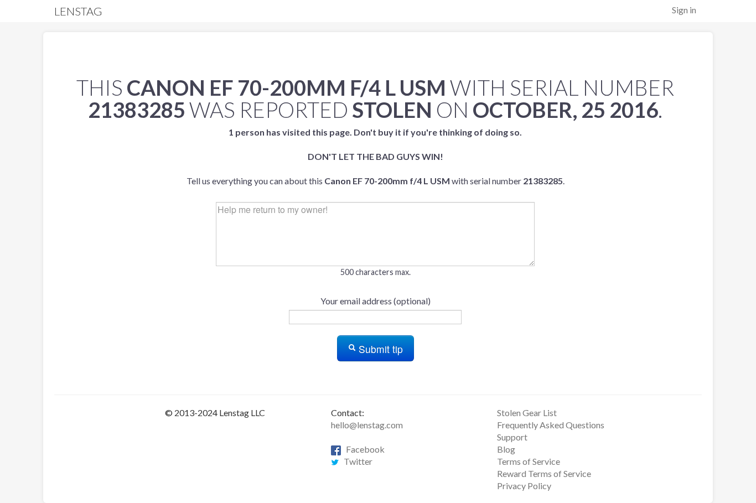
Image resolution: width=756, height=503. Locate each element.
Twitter (355, 461)
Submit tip (379, 349)
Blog (506, 449)
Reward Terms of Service (544, 473)
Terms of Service (528, 461)
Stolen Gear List (527, 412)
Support (512, 437)
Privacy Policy (524, 485)
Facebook (363, 449)
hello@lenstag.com (367, 424)
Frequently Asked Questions (550, 424)
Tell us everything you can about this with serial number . (376, 156)
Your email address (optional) (375, 300)
